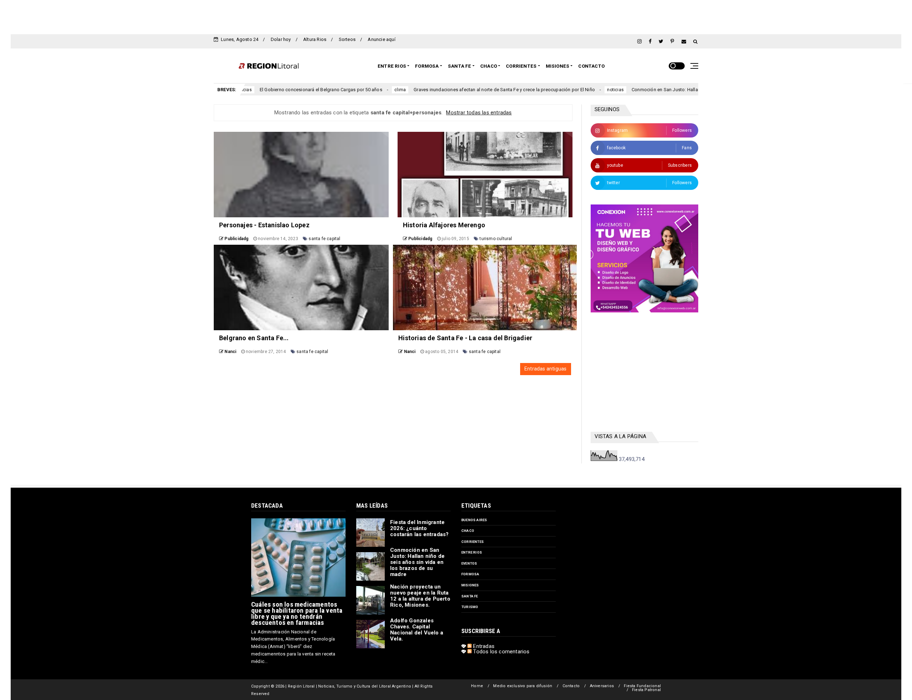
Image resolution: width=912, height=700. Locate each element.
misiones (470, 585)
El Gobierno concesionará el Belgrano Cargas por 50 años (278, 89)
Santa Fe (459, 66)
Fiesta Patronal (646, 690)
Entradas (483, 646)
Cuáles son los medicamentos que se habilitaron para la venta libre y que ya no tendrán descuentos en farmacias (296, 613)
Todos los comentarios (500, 651)
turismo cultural (496, 238)
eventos (469, 563)
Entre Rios (392, 66)
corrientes (472, 542)
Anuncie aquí (381, 39)
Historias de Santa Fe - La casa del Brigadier (465, 338)
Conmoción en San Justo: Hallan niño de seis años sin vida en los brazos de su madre (680, 89)
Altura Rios (314, 39)
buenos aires (474, 520)
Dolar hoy (281, 39)
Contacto (591, 66)
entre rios (471, 552)
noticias (573, 89)
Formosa (427, 66)
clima (357, 89)
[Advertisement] (456, 16)
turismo (469, 607)
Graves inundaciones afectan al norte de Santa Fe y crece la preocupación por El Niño (462, 89)
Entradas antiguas (545, 369)
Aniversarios (602, 686)
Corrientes (521, 66)
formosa (470, 574)
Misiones (558, 66)
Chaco (488, 66)
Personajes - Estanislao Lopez (264, 225)
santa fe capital (324, 238)
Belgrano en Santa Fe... (254, 338)
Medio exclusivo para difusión (522, 686)
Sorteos (347, 39)
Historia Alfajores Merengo (444, 225)
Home (477, 686)
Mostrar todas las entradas (479, 112)
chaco (467, 531)
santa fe (469, 596)
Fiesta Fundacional (642, 686)
